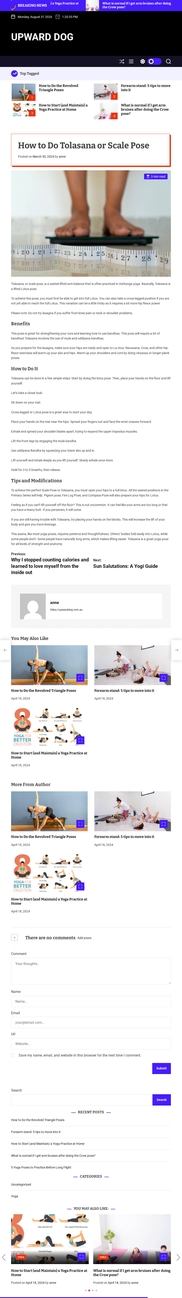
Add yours (84, 938)
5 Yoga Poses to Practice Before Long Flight (41, 1167)
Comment (18, 954)
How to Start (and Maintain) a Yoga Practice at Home (63, 107)
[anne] (33, 606)
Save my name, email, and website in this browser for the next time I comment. (80, 1055)
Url (13, 1034)
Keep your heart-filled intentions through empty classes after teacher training (128, 1273)
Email (15, 1013)
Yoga (14, 1196)
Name (15, 992)
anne (62, 156)
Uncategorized (21, 1184)
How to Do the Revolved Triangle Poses (58, 88)
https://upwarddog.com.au (66, 609)
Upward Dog (42, 37)
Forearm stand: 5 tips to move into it (124, 690)
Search (16, 1090)
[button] (3, 1257)
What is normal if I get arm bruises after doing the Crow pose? (145, 109)
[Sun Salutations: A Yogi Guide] (176, 650)
